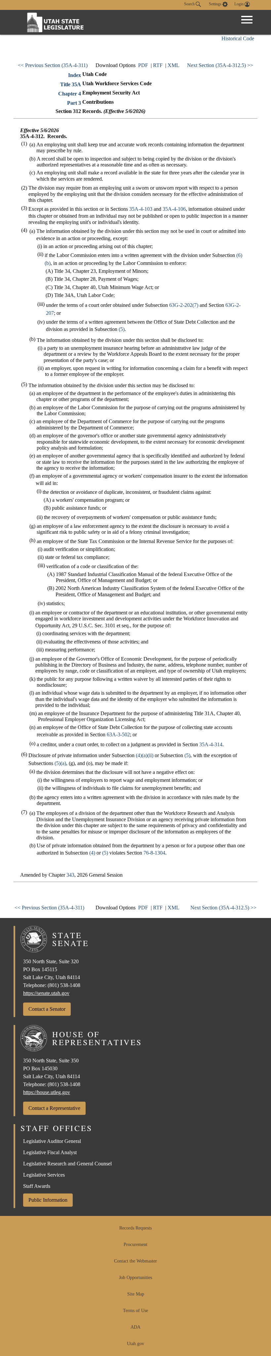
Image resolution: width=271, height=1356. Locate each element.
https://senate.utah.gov (46, 993)
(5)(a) (60, 763)
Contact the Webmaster (135, 1261)
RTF (158, 65)
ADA (135, 1327)
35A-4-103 (140, 209)
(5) (122, 329)
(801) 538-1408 (64, 985)
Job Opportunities (135, 1277)
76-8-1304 (154, 853)
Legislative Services (44, 1175)
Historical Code (237, 38)
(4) (92, 853)
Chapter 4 (69, 93)
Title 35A (70, 84)
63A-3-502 (118, 734)
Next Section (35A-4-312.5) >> (220, 65)
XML (173, 65)
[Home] (55, 22)
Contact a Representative (54, 1108)
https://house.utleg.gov (46, 1092)
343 (70, 875)
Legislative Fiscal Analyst (50, 1152)
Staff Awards (36, 1186)
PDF (143, 65)
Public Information (47, 1200)
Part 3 (74, 103)
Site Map (135, 1294)
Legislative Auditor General (52, 1141)
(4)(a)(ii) (144, 755)
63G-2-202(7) (183, 305)
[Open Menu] (246, 20)
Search (190, 4)
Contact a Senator (46, 1009)
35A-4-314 (210, 744)
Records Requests (135, 1228)
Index (74, 75)
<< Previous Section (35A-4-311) (53, 65)
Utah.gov (135, 1343)
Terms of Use (135, 1310)
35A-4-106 (174, 209)
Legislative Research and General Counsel (67, 1163)
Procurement (135, 1244)
